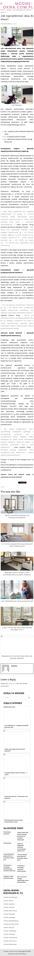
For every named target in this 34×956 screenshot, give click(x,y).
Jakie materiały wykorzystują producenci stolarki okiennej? (22, 836)
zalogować (12, 683)
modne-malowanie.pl (10, 937)
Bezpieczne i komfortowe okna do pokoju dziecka (17, 657)
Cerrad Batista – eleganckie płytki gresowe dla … (16, 726)
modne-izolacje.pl (9, 934)
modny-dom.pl (8, 901)
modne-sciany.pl (8, 907)
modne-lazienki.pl (9, 914)
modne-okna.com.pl (18, 5)
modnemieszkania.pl (10, 944)
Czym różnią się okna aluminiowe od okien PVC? (17, 628)
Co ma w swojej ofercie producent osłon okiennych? (17, 545)
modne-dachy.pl (8, 927)
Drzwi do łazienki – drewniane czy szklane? (16, 797)
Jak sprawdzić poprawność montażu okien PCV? (22, 857)
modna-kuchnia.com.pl (10, 924)
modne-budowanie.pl (10, 897)
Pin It (2, 487)
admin (15, 24)
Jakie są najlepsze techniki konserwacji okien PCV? (21, 847)
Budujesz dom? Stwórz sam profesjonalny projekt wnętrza (17, 573)
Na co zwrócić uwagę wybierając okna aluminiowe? (23, 879)
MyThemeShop (20, 954)
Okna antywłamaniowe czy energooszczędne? (17, 516)
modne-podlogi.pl (9, 917)
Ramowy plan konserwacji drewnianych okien (13, 821)
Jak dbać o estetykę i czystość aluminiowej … (22, 868)
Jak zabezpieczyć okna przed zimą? (17, 601)
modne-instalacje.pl (9, 931)
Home (3, 10)
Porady (9, 10)
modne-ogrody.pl (9, 904)
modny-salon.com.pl (10, 911)
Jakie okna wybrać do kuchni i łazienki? (14, 750)
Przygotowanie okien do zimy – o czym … (15, 773)
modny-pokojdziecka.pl (10, 921)
